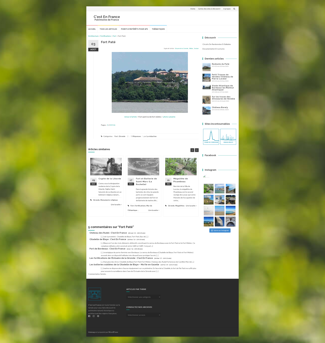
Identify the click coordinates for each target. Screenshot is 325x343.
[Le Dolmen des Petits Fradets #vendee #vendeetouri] (230, 200)
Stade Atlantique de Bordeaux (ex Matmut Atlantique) (223, 88)
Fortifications (105, 36)
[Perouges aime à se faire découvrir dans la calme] (230, 221)
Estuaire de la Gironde (181, 48)
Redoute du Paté (220, 64)
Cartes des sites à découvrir (209, 9)
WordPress (113, 332)
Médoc (191, 48)
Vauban (196, 48)
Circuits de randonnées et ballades (216, 44)
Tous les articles (108, 29)
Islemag (91, 332)
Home (192, 9)
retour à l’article (130, 117)
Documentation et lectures (213, 49)
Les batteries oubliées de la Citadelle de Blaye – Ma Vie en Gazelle (124, 264)
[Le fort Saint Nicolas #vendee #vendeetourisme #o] (230, 189)
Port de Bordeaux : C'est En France (107, 249)
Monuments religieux (109, 200)
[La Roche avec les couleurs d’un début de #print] (209, 200)
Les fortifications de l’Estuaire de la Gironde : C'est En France (121, 258)
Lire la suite (115, 205)
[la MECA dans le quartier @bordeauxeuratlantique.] (220, 221)
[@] (210, 178)
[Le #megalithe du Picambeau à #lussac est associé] (209, 189)
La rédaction (152, 136)
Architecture (93, 36)
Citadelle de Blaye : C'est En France (108, 239)
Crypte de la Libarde (110, 179)
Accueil (92, 29)
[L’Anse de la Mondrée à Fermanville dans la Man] (230, 211)
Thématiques (158, 29)
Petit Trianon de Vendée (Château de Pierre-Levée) (222, 77)
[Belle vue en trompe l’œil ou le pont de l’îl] (220, 211)
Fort (114, 36)
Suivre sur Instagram (221, 230)
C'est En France (107, 17)
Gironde (122, 136)
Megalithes (179, 206)
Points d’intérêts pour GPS (134, 29)
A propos (227, 9)
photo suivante (169, 117)
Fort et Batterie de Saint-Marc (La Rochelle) (146, 182)
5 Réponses (136, 136)
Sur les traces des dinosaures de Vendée (223, 98)
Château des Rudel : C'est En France (108, 233)
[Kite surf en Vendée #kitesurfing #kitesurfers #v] (209, 211)
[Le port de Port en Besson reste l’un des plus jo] (209, 221)
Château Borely (220, 107)
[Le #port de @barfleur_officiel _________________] (220, 189)
